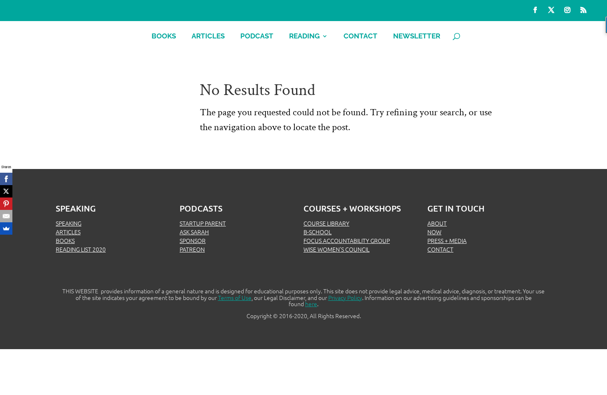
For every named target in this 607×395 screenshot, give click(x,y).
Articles (208, 36)
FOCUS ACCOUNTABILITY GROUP (347, 240)
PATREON (192, 249)
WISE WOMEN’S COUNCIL (337, 249)
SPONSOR (193, 240)
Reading (304, 36)
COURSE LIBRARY (326, 223)
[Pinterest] (6, 204)
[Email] (6, 216)
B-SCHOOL (318, 232)
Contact (360, 36)
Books (164, 36)
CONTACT (440, 249)
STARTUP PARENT (203, 223)
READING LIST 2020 (81, 249)
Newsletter (416, 36)
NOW (434, 232)
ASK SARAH (194, 232)
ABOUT (437, 223)
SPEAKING (68, 223)
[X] (6, 191)
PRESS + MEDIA (447, 240)
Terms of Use (234, 297)
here (311, 304)
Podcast (256, 36)
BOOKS (65, 240)
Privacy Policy (345, 297)
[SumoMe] (6, 228)
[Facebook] (6, 179)
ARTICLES (68, 232)
